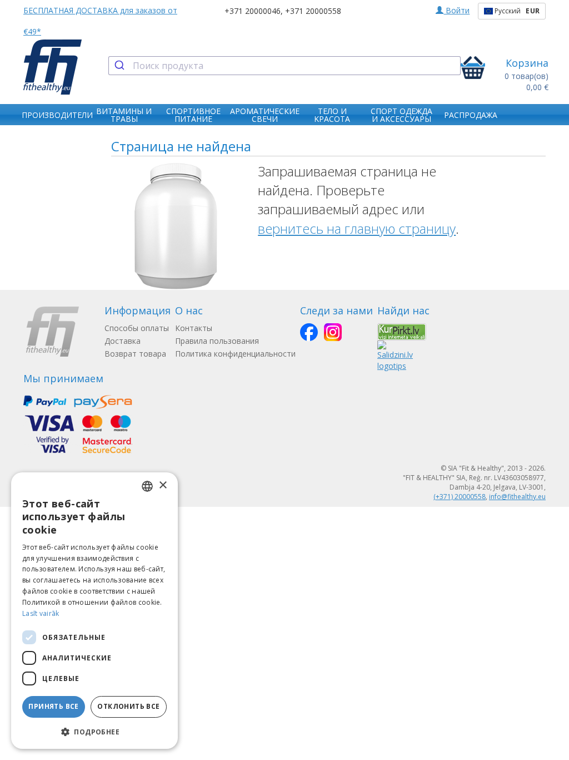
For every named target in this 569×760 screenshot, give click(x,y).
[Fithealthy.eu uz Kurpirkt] (401, 331)
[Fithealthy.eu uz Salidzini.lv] (395, 355)
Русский (516, 11)
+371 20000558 (313, 11)
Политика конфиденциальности (235, 353)
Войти (456, 10)
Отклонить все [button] (128, 706)
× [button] (162, 485)
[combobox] (284, 65)
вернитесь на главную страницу (357, 228)
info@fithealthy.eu (517, 496)
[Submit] (121, 66)
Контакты (193, 328)
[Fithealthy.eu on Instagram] (333, 332)
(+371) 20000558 (459, 496)
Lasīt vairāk (40, 613)
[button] (94, 731)
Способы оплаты (136, 328)
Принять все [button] (53, 706)
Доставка (122, 340)
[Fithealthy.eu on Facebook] (309, 332)
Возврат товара (135, 353)
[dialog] (94, 610)
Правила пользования (217, 340)
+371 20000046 (252, 11)
